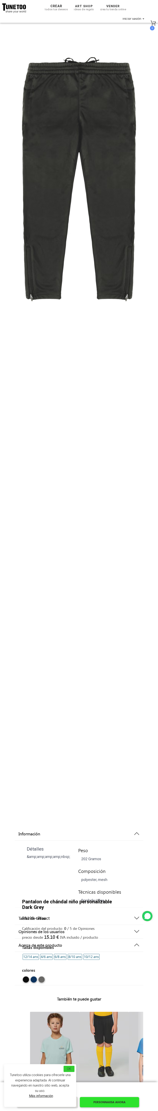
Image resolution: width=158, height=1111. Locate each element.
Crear (56, 7)
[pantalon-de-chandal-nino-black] (26, 981)
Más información (41, 1096)
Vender (113, 7)
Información (29, 833)
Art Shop (84, 7)
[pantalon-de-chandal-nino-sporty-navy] (34, 981)
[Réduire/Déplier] (147, 916)
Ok (69, 1069)
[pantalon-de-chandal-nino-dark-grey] (41, 981)
